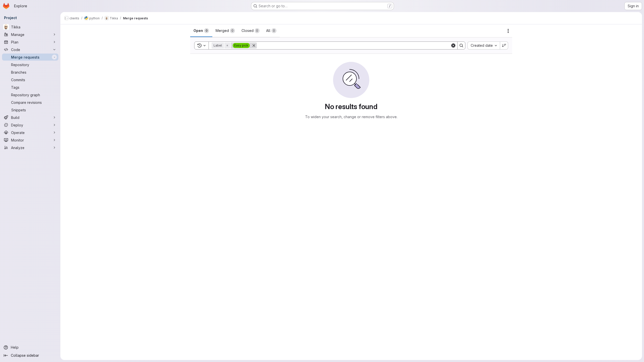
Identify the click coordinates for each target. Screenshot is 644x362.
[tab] (201, 30)
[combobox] (483, 45)
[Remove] (254, 45)
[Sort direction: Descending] (504, 45)
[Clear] (453, 45)
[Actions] (508, 31)
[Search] (461, 45)
